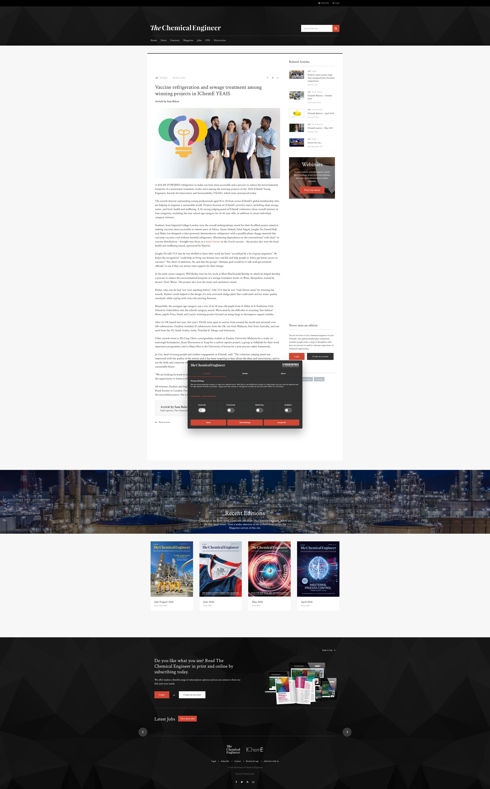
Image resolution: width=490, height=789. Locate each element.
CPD (207, 40)
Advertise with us (271, 761)
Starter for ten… (315, 142)
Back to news (164, 422)
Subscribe (325, 3)
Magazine (188, 40)
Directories (220, 40)
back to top (327, 650)
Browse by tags (252, 761)
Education (307, 379)
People (314, 71)
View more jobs (187, 718)
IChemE (163, 78)
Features (174, 40)
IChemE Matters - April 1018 (321, 113)
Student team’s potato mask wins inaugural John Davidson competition (321, 77)
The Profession (317, 92)
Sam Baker (182, 407)
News (164, 40)
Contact (237, 761)
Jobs (199, 40)
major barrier (213, 241)
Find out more (312, 190)
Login (337, 3)
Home (154, 40)
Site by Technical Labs (245, 773)
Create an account (320, 356)
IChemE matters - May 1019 (320, 128)
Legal (213, 761)
